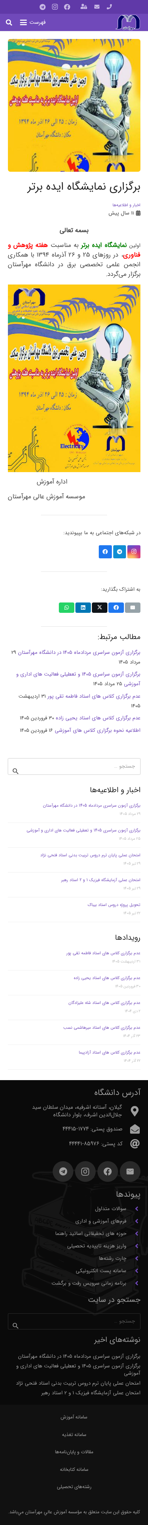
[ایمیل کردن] (132, 607)
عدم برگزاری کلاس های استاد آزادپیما (109, 1052)
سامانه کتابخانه (74, 1469)
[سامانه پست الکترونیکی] (133, 1270)
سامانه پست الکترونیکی (101, 1271)
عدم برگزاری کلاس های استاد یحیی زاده (107, 978)
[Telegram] (42, 7)
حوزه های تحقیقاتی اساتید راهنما (90, 1233)
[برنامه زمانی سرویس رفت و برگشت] (133, 1283)
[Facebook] (67, 7)
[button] (33, 22)
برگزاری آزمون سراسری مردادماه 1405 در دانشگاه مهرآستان (91, 805)
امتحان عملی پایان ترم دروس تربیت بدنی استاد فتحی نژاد (90, 855)
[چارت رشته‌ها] (133, 1258)
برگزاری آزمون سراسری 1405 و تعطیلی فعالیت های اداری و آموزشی (83, 830)
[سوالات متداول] (133, 1208)
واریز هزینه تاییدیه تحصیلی (96, 1246)
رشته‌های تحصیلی (74, 1487)
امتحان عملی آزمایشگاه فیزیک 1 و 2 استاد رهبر (100, 880)
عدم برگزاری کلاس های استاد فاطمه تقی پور (103, 953)
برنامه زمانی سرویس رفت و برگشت (89, 1283)
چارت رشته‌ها (112, 1258)
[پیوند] (109, 7)
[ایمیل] (130, 1171)
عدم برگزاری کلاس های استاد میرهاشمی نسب (101, 1027)
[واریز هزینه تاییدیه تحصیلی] (133, 1246)
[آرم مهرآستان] (128, 22)
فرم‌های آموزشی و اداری (100, 1221)
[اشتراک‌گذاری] (116, 607)
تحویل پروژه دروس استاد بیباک (114, 904)
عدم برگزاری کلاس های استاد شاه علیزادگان (104, 1002)
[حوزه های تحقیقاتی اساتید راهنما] (133, 1233)
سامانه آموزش (74, 1417)
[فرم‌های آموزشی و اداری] (133, 1221)
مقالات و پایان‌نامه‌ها (74, 1452)
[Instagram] (55, 7)
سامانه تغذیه (74, 1434)
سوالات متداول (110, 1209)
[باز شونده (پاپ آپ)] (84, 7)
